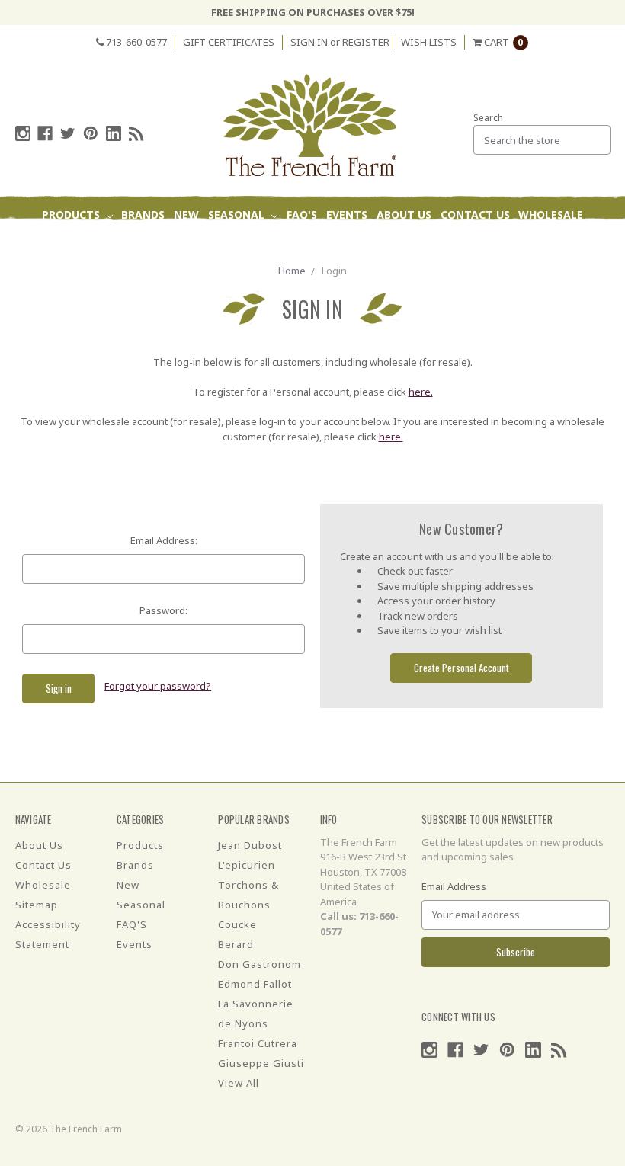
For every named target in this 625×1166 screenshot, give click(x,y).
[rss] (136, 133)
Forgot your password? (157, 686)
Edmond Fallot (255, 984)
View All (238, 1083)
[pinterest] (90, 133)
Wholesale (550, 214)
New (186, 214)
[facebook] (45, 133)
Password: (163, 610)
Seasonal (238, 214)
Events (346, 214)
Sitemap (36, 904)
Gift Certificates (228, 42)
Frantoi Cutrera (257, 1043)
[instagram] (22, 133)
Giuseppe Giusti (261, 1063)
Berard (236, 944)
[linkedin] (113, 133)
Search (488, 117)
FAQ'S (302, 214)
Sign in (309, 42)
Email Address (453, 886)
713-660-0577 (135, 42)
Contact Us (475, 214)
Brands (143, 214)
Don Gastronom (259, 964)
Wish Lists (429, 42)
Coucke (237, 924)
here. (421, 392)
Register (365, 42)
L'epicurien (246, 865)
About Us (404, 214)
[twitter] (67, 133)
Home (292, 270)
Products (72, 214)
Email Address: (163, 540)
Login (334, 270)
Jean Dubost (250, 845)
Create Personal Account (461, 667)
